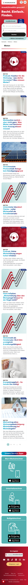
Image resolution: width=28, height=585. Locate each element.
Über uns (13, 573)
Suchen (14, 34)
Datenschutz (21, 575)
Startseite (3, 41)
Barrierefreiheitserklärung (10, 575)
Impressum (20, 573)
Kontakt (7, 573)
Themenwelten (21, 21)
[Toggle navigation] (25, 2)
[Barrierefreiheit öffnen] (21, 2)
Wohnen (10, 41)
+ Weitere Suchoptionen (16, 38)
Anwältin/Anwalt (10, 21)
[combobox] (14, 26)
